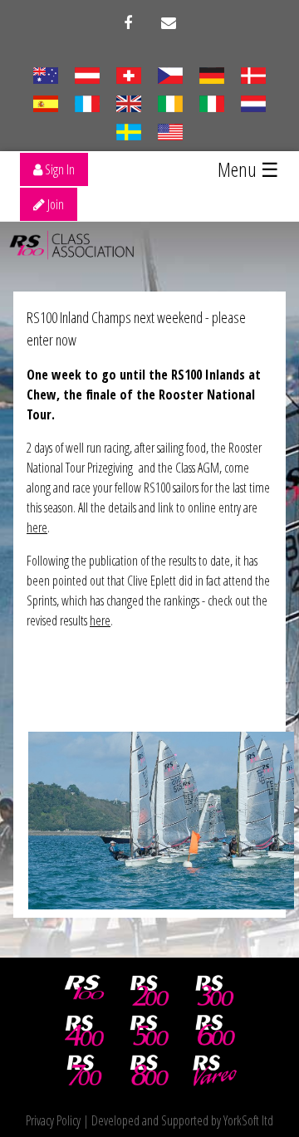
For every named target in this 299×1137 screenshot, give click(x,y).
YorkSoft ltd (248, 1120)
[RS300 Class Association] (215, 991)
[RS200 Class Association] (149, 991)
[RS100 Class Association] (84, 991)
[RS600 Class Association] (215, 1031)
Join (54, 204)
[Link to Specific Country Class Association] (128, 102)
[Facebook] (127, 23)
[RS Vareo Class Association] (215, 1070)
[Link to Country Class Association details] (45, 74)
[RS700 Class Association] (84, 1070)
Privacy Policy (53, 1120)
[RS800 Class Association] (149, 1070)
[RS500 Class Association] (149, 1031)
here (37, 527)
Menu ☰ (248, 169)
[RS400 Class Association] (84, 1031)
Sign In (58, 169)
